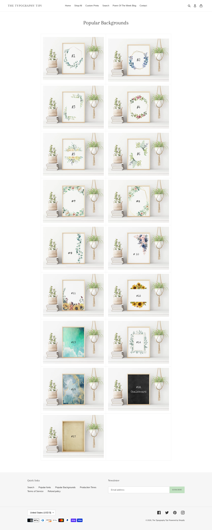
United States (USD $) (40, 512)
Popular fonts (45, 487)
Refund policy (54, 491)
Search (30, 487)
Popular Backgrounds (65, 487)
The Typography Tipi (25, 5)
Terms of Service (35, 491)
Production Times (88, 487)
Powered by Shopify (177, 520)
